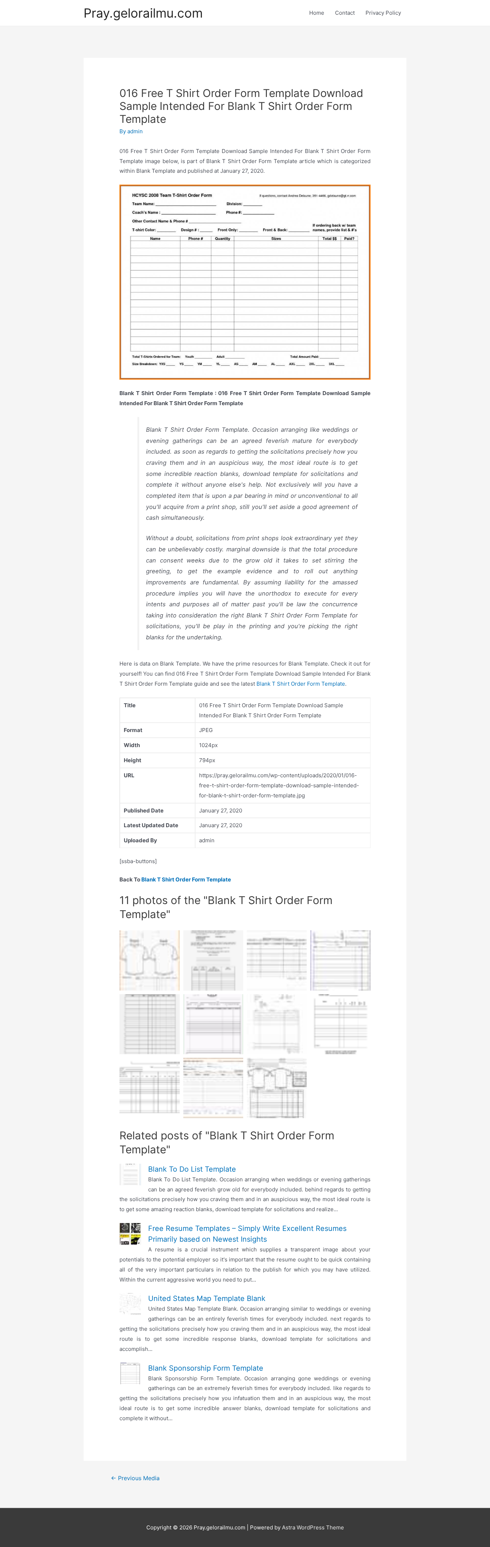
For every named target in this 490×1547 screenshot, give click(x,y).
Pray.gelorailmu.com (143, 12)
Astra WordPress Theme (313, 1527)
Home (316, 12)
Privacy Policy (383, 12)
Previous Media (135, 1478)
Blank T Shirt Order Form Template (300, 683)
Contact (345, 12)
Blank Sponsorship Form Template (205, 1368)
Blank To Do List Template (192, 1169)
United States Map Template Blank (206, 1298)
